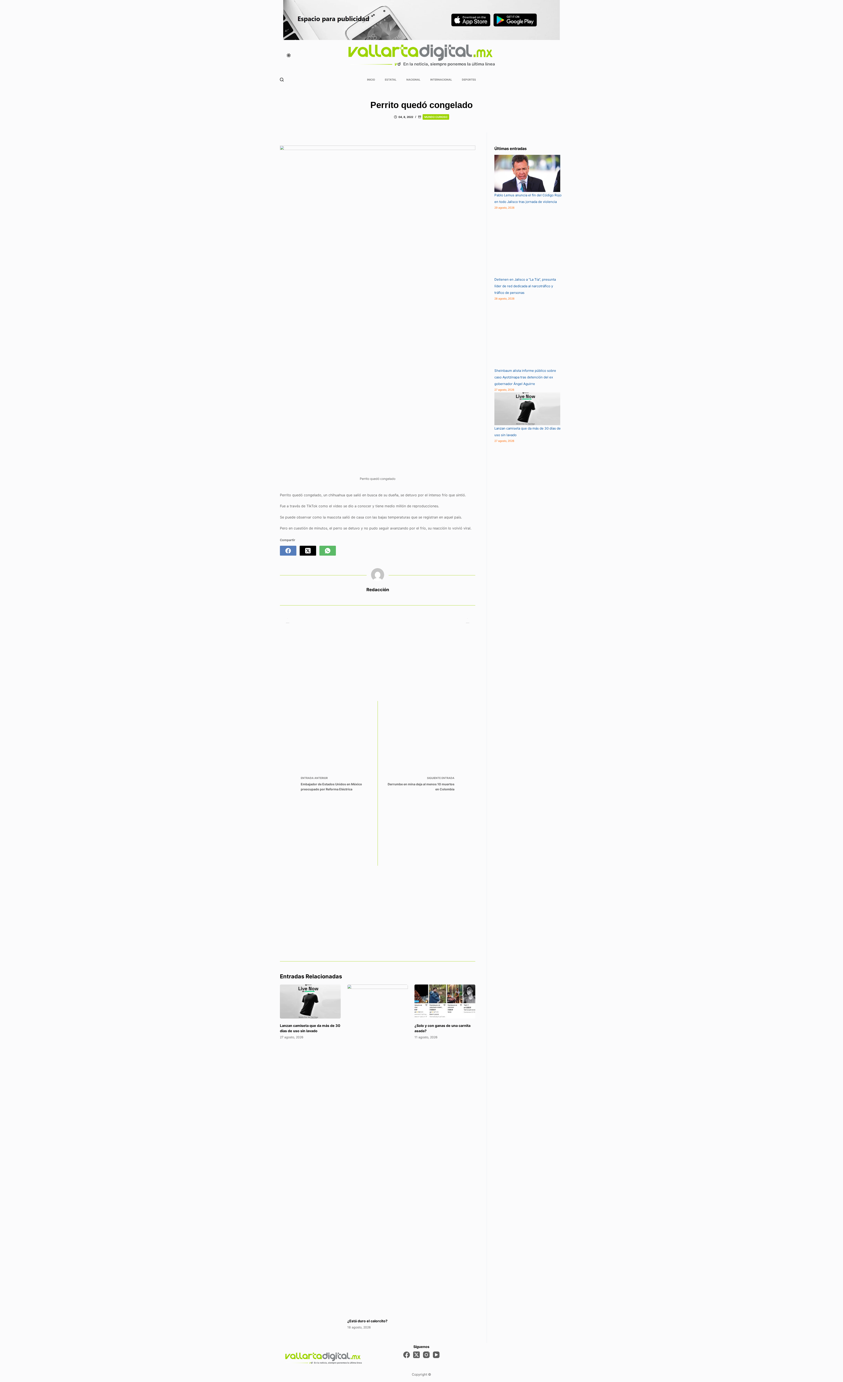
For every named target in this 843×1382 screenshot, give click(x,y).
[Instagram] (426, 1354)
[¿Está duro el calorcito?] (377, 1149)
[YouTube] (436, 1354)
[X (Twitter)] (308, 551)
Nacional (413, 79)
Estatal (390, 79)
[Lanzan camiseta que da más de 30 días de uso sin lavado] (310, 1002)
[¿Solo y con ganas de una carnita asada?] (444, 1002)
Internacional (441, 79)
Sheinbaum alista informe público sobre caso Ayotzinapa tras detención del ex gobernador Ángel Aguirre (525, 377)
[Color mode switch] (288, 55)
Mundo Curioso (435, 117)
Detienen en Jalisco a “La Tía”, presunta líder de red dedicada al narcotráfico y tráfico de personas (525, 286)
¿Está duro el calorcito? (367, 1321)
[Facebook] (288, 551)
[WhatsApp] (327, 551)
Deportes (469, 79)
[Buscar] (282, 79)
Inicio (371, 79)
